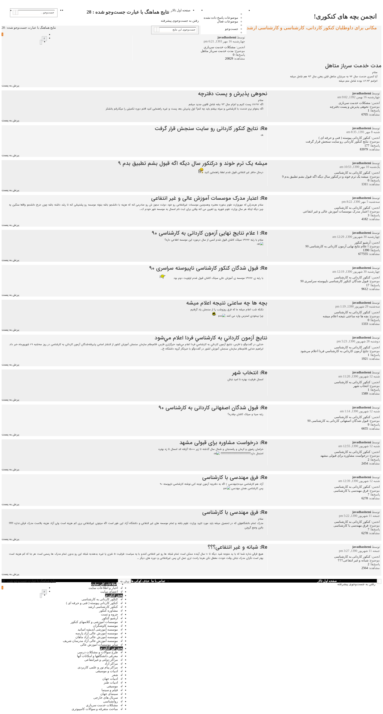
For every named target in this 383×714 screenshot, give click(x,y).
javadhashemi (226, 37)
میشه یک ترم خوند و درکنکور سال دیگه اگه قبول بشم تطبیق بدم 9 (325, 176)
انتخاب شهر (360, 386)
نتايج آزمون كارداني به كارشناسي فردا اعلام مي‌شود (334, 351)
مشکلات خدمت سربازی (220, 47)
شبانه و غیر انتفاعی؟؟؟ (353, 560)
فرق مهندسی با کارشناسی (351, 490)
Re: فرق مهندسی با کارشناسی (234, 478)
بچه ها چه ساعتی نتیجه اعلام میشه (345, 316)
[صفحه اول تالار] (379, 9)
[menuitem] (221, 18)
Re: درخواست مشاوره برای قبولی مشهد (223, 443)
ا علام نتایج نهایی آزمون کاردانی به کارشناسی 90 (336, 246)
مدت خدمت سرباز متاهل (217, 51)
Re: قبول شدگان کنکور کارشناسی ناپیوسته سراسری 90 (208, 268)
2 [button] (44, 38)
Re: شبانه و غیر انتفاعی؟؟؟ (237, 547)
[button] (41, 42)
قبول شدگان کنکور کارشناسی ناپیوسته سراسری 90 (334, 281)
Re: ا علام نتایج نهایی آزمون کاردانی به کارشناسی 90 (209, 233)
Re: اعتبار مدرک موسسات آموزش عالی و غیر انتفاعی (209, 198)
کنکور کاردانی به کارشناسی (352, 172)
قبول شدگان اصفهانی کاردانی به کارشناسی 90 (337, 420)
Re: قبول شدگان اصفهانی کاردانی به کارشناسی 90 (213, 408)
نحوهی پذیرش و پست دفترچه (349, 106)
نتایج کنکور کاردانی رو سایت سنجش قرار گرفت (337, 141)
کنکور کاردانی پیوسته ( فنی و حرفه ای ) (344, 137)
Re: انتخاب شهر (249, 373)
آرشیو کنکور (362, 242)
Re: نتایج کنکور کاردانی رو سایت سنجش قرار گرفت (211, 129)
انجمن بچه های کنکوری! (345, 16)
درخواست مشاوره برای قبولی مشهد (344, 455)
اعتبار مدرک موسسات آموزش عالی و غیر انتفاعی (335, 211)
